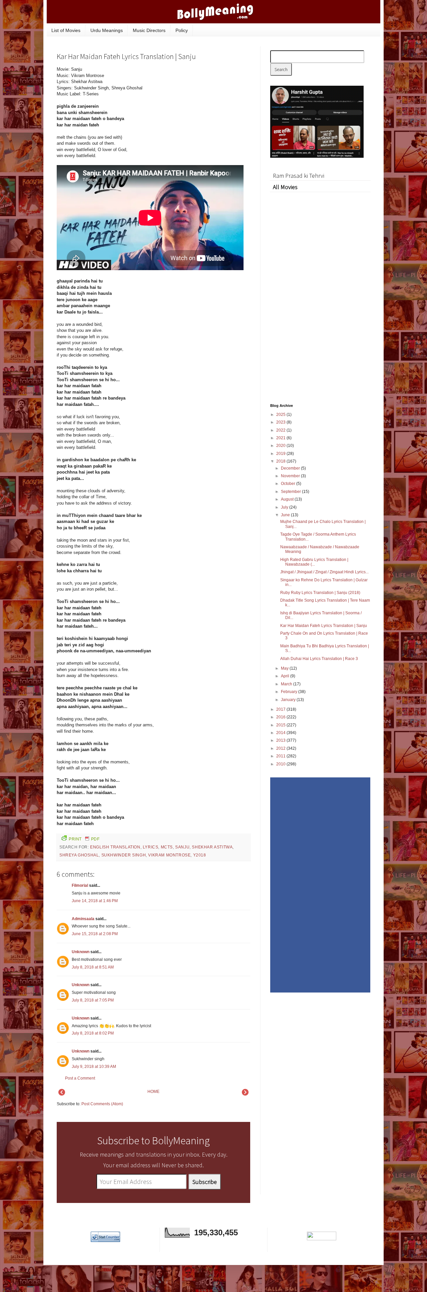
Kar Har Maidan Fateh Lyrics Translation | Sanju (323, 625)
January (289, 699)
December (291, 468)
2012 (281, 748)
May (285, 668)
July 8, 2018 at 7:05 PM (93, 1000)
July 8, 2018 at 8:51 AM (93, 967)
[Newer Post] (62, 1094)
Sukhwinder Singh (123, 855)
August (288, 499)
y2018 (199, 855)
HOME (153, 1091)
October (288, 483)
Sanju (182, 847)
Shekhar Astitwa (212, 847)
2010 (281, 764)
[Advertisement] (200, 111)
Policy (181, 30)
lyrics (150, 847)
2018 (281, 461)
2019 (281, 453)
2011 (281, 756)
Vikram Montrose (169, 855)
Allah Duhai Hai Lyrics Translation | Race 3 (319, 658)
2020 (281, 445)
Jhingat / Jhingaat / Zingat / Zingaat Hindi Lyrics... (324, 572)
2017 (281, 709)
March (287, 684)
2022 (281, 430)
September (291, 491)
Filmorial (80, 885)
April (285, 676)
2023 (281, 422)
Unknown (80, 951)
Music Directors (149, 30)
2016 (281, 717)
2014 (281, 732)
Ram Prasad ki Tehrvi (298, 175)
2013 (281, 740)
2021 (281, 438)
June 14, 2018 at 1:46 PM (95, 900)
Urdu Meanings (106, 30)
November (291, 476)
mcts (167, 847)
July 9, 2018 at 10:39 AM (94, 1066)
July (285, 507)
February (289, 691)
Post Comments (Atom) (102, 1104)
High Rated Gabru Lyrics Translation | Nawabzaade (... (314, 562)
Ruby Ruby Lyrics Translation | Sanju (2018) (320, 592)
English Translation (115, 847)
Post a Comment (80, 1078)
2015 (281, 725)
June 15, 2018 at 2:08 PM (95, 933)
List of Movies (65, 30)
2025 (281, 414)
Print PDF (84, 839)
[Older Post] (245, 1094)
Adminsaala (83, 918)
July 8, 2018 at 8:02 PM (93, 1033)
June (286, 515)
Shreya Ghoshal (79, 855)
